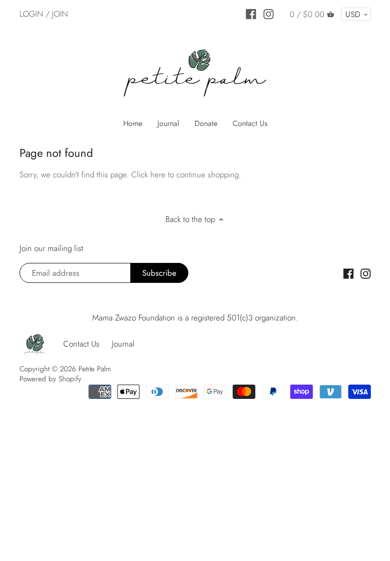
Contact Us (81, 343)
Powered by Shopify (50, 379)
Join (60, 13)
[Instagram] (268, 13)
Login (31, 13)
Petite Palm (94, 369)
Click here (148, 174)
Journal (123, 343)
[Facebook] (251, 13)
